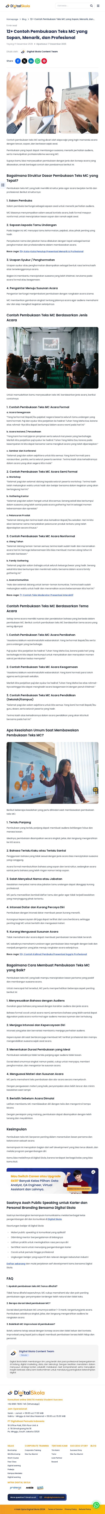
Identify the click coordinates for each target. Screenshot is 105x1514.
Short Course (13, 1458)
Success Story (76, 1450)
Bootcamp (12, 1450)
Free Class (12, 1462)
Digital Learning (14, 1465)
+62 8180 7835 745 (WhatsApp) (24, 1403)
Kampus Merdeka (15, 1473)
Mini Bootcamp (14, 1454)
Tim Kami (55, 1450)
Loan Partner (57, 1458)
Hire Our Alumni (31, 1454)
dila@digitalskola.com (54, 1497)
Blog (24, 19)
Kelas (11, 1445)
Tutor (54, 1454)
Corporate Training (37, 1445)
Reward (55, 1462)
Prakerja (11, 1469)
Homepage (12, 19)
